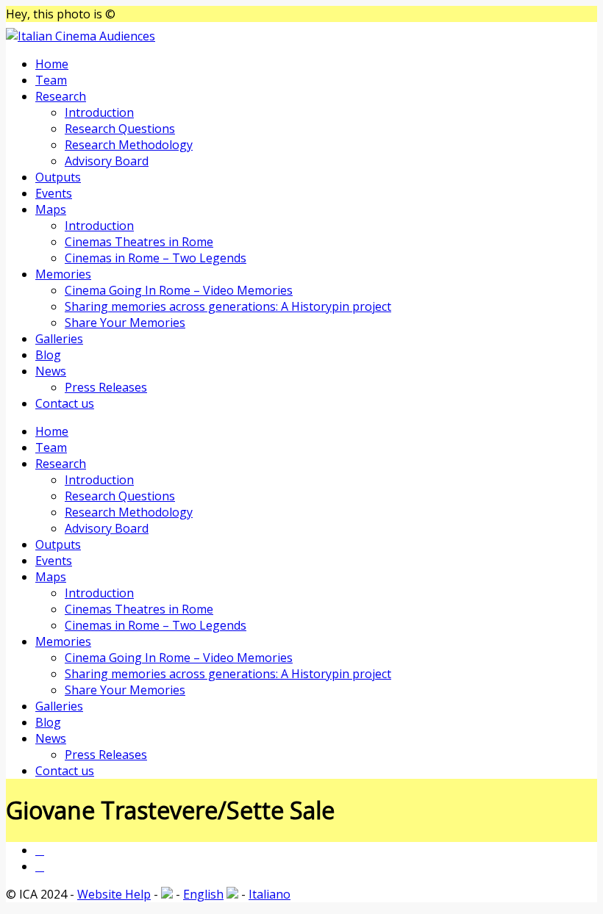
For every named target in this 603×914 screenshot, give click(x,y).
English (203, 894)
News (50, 371)
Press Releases (106, 387)
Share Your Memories (125, 322)
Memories (63, 274)
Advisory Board (107, 161)
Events (53, 193)
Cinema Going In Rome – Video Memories (179, 290)
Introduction (99, 112)
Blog (48, 355)
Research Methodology (129, 145)
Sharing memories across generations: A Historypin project (228, 306)
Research (60, 96)
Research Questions (120, 128)
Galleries (59, 339)
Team (51, 80)
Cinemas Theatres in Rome (139, 242)
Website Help (114, 894)
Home (51, 64)
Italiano (269, 894)
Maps (50, 209)
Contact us (64, 403)
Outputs (58, 177)
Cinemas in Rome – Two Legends (155, 258)
